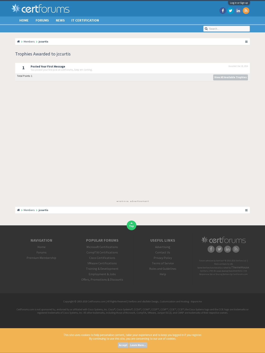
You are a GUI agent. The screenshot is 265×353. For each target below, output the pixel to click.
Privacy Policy (163, 258)
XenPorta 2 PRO (207, 271)
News (60, 20)
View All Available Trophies (230, 77)
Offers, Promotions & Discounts (102, 279)
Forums (42, 20)
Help (163, 274)
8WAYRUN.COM (240, 271)
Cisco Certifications (102, 258)
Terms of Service (163, 263)
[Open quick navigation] (246, 41)
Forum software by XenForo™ (223, 260)
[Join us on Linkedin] (238, 10)
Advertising (162, 247)
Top (131, 226)
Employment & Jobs (102, 274)
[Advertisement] (132, 141)
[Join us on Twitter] (230, 10)
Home (24, 20)
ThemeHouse (240, 267)
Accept (123, 345)
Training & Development (102, 269)
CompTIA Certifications (102, 252)
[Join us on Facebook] (223, 10)
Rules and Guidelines (162, 269)
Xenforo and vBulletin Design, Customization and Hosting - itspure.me (165, 301)
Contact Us (162, 252)
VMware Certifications (102, 263)
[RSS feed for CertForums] (246, 10)
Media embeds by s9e (223, 264)
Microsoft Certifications (102, 247)
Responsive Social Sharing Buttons (214, 274)
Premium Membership (41, 258)
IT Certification (85, 20)
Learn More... (138, 345)
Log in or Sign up (239, 2)
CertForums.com (240, 274)
